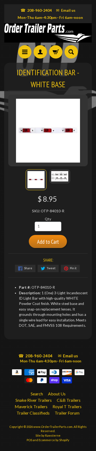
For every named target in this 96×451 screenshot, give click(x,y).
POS (29, 440)
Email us (65, 10)
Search (37, 393)
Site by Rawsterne (48, 435)
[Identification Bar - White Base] (36, 179)
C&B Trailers (69, 400)
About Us (57, 393)
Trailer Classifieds (33, 412)
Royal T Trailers (67, 406)
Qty (48, 219)
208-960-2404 (36, 10)
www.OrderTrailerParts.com (53, 426)
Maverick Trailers (31, 406)
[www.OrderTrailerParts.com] (48, 33)
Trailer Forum (67, 412)
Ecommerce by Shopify (54, 440)
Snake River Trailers (33, 400)
